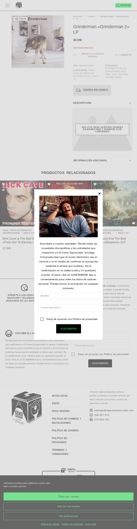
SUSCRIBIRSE (68, 328)
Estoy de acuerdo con (71, 319)
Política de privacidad (85, 319)
